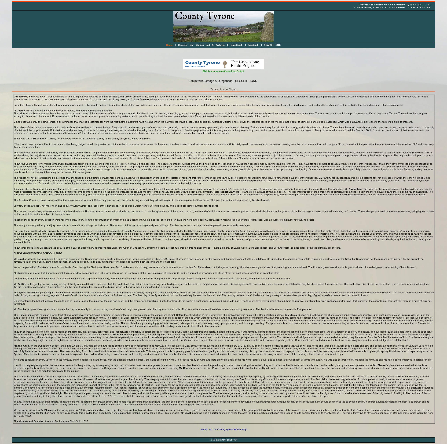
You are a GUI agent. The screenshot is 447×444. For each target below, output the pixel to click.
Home (169, 45)
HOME (212, 440)
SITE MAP (221, 440)
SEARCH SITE (272, 45)
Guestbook (236, 45)
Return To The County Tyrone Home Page (224, 429)
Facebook (253, 45)
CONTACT (232, 440)
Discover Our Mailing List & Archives (201, 45)
